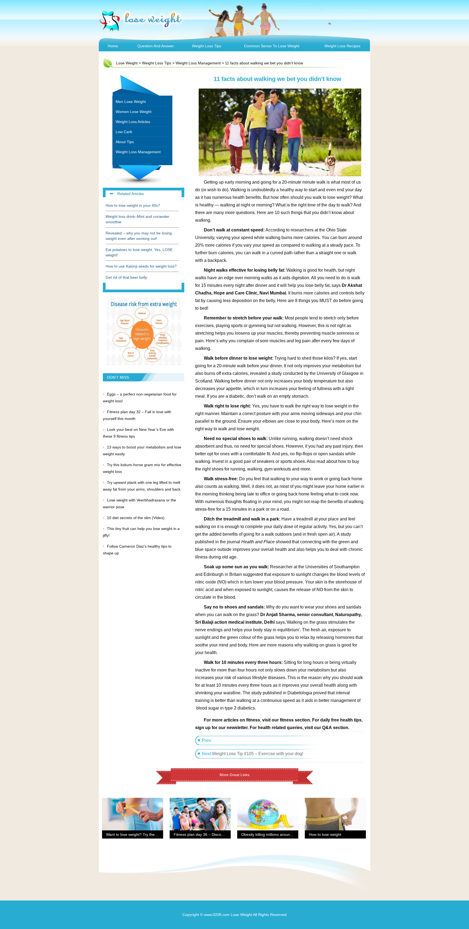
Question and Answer (155, 46)
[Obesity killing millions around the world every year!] (267, 801)
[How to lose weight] (335, 801)
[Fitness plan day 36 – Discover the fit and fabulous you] (200, 801)
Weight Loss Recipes (342, 46)
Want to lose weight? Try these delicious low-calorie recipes (157, 834)
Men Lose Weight (131, 101)
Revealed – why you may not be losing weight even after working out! (139, 236)
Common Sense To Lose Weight (271, 46)
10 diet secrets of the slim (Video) (135, 518)
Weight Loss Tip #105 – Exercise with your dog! (257, 753)
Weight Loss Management (198, 63)
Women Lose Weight (133, 111)
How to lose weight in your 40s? (133, 205)
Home (113, 46)
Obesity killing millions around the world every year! (285, 834)
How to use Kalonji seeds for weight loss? (141, 266)
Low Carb (124, 132)
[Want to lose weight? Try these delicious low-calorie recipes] (132, 801)
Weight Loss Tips (206, 46)
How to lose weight (325, 834)
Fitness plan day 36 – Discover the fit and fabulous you (221, 834)
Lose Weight (127, 63)
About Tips (125, 142)
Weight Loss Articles (133, 122)
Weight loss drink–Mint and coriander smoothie (137, 219)
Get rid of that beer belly (126, 277)
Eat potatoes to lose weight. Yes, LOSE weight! (139, 252)
